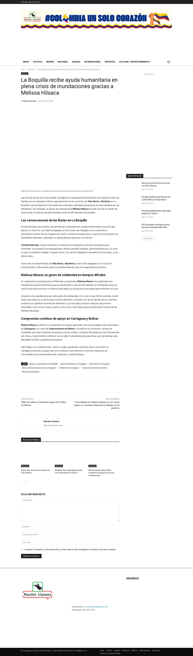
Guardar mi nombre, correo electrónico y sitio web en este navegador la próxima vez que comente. (70, 549)
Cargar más (148, 238)
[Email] (61, 108)
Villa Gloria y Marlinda (30, 372)
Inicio (23, 69)
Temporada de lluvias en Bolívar (94, 368)
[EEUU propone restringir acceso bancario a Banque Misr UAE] (133, 228)
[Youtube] (170, 2)
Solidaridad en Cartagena (69, 368)
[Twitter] (162, 2)
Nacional (31, 69)
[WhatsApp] (54, 108)
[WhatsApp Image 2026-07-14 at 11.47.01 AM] (38, 40)
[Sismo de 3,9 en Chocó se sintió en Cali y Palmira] (36, 456)
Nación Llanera (29, 101)
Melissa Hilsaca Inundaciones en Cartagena (39, 368)
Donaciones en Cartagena (99, 364)
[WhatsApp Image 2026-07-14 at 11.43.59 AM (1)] (116, 40)
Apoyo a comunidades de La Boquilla (43, 364)
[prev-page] (23, 482)
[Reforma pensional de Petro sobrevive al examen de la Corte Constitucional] (103, 456)
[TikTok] (143, 587)
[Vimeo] (166, 2)
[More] (74, 108)
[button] (168, 61)
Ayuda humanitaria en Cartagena (74, 364)
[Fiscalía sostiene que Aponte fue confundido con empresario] (133, 200)
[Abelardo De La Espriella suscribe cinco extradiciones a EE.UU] (70, 456)
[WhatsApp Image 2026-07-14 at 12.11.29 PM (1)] (77, 40)
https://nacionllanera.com (53, 425)
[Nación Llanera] (32, 423)
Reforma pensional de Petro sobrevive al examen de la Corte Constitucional (101, 472)
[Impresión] (67, 108)
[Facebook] (154, 2)
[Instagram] (158, 2)
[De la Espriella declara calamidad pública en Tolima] (133, 214)
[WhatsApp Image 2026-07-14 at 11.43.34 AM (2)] (155, 40)
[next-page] (27, 482)
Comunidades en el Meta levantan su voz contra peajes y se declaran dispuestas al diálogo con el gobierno (96, 405)
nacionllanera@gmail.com (96, 606)
